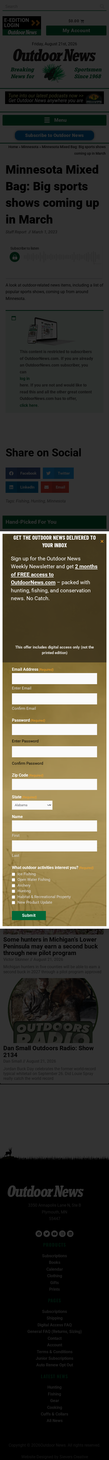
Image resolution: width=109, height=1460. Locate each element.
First (16, 835)
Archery (23, 885)
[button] (102, 541)
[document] (54, 730)
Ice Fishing (26, 874)
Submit (29, 915)
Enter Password (25, 741)
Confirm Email (24, 708)
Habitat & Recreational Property (44, 897)
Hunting (24, 891)
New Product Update (34, 902)
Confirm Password (27, 763)
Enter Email (21, 688)
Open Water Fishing (33, 879)
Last (15, 855)
